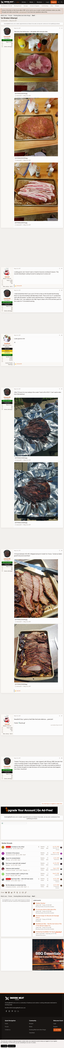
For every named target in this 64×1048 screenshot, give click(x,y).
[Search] (61, 2)
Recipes (57, 5)
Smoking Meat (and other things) (37, 1029)
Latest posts (37, 900)
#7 (61, 715)
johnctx (8, 875)
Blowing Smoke (17, 5)
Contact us (7, 1029)
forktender (56, 864)
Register (55, 1026)
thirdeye (8, 880)
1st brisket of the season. (13, 853)
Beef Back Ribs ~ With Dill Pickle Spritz (22, 879)
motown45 (5, 20)
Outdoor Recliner (40, 903)
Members (39, 2)
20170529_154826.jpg (21, 684)
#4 (61, 335)
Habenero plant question (13, 868)
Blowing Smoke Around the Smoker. (45, 906)
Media (31, 2)
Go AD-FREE (57, 1030)
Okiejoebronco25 (10, 854)
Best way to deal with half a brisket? (16, 863)
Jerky (51, 5)
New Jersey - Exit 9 (7, 286)
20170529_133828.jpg (21, 522)
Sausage (26, 5)
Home (6, 1023)
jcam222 (57, 875)
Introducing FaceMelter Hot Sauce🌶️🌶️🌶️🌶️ (49, 932)
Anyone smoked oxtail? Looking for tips (17, 873)
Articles (24, 2)
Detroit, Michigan (8, 46)
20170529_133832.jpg (21, 458)
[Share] (60, 28)
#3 (61, 290)
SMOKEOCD (9, 848)
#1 (61, 28)
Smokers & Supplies (34, 5)
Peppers (25, 870)
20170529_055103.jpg (21, 223)
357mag (8, 860)
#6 (61, 550)
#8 (61, 758)
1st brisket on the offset (17, 847)
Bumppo (8, 865)
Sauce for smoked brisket (13, 858)
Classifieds (32, 1032)
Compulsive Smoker (11, 886)
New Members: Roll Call (6, 5)
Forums (17, 2)
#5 (61, 389)
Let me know (22, 12)
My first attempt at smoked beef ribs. (16, 885)
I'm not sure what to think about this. (46, 909)
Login (54, 1023)
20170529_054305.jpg (21, 158)
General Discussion (41, 935)
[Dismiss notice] (61, 10)
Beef (22, 848)
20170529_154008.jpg (21, 619)
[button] (27, 2)
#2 (61, 268)
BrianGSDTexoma (55, 869)
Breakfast (38, 921)
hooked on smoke (10, 870)
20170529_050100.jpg (21, 93)
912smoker (56, 859)
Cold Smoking (45, 5)
